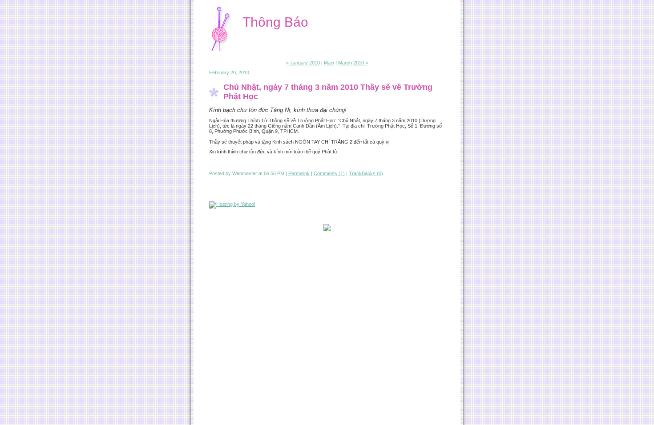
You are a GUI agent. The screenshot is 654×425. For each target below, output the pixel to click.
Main (329, 62)
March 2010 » (353, 62)
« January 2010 (303, 62)
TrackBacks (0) (366, 173)
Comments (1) (329, 173)
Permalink (299, 173)
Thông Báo (275, 22)
